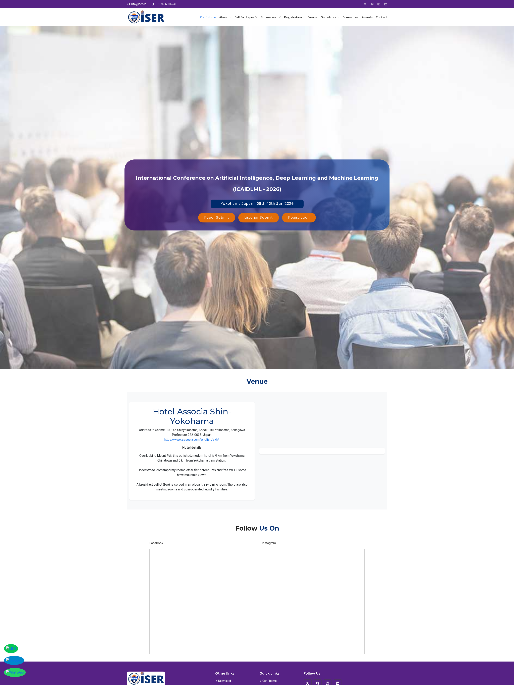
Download (224, 680)
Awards (367, 17)
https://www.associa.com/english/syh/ (191, 439)
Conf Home (208, 17)
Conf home (269, 680)
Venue (312, 17)
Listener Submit (258, 217)
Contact (381, 17)
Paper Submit (216, 217)
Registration (299, 217)
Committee (351, 17)
